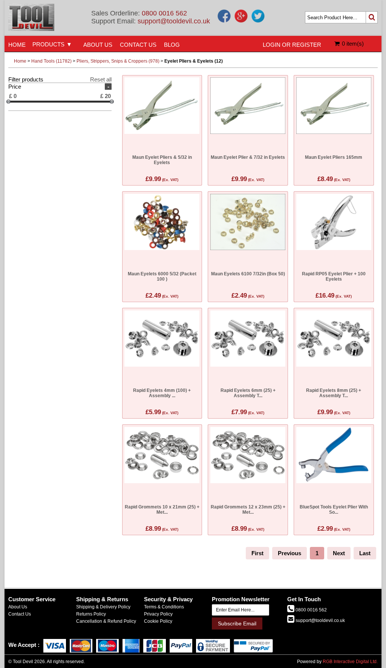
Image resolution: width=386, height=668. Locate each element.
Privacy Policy (158, 614)
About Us (17, 607)
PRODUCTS (48, 44)
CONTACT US (138, 44)
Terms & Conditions (164, 607)
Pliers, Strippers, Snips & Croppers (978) (118, 61)
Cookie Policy (158, 621)
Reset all (101, 79)
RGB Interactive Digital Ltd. (350, 661)
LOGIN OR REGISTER (292, 44)
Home (20, 61)
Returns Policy (91, 614)
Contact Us (19, 614)
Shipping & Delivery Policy (103, 607)
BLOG (172, 44)
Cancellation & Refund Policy (106, 621)
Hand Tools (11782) (51, 61)
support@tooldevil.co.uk (174, 21)
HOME (17, 44)
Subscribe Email (237, 623)
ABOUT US (97, 44)
